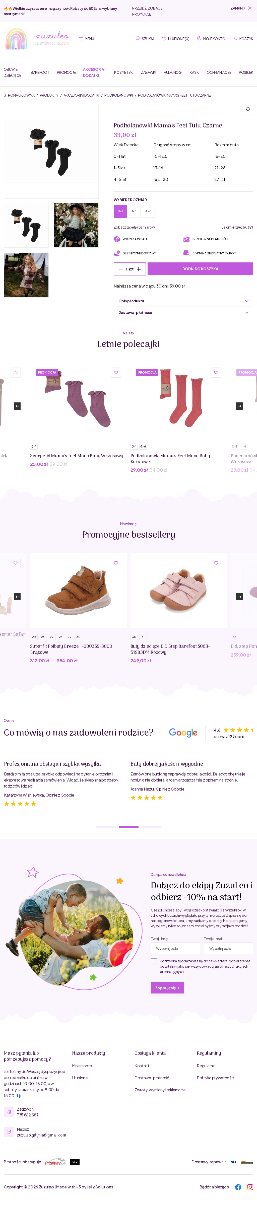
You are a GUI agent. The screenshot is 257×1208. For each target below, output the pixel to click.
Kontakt (142, 1065)
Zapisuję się (165, 987)
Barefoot (40, 72)
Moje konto (82, 1065)
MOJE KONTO (214, 38)
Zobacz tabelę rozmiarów (134, 227)
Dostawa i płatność (152, 1077)
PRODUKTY (49, 95)
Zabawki (148, 72)
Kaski (194, 72)
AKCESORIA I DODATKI (82, 95)
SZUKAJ (148, 38)
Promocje (66, 72)
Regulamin (206, 1065)
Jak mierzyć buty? (237, 227)
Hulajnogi (173, 72)
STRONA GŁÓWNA (19, 95)
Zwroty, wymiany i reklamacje (160, 1089)
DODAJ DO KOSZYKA (200, 268)
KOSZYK (246, 38)
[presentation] (17, 406)
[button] (242, 8)
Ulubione (80, 1077)
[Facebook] (238, 1186)
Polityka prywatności (215, 1077)
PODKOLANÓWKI (118, 95)
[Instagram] (250, 1186)
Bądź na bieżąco (214, 1186)
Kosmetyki (123, 72)
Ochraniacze (219, 72)
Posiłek (246, 72)
